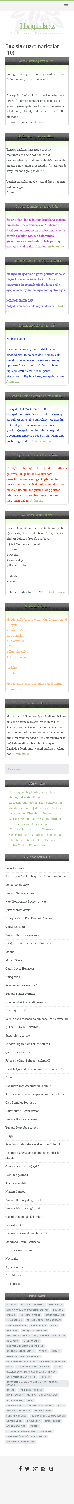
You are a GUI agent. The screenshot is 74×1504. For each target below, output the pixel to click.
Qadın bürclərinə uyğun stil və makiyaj (37, 396)
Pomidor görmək (16, 1175)
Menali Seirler (14, 960)
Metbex (57, 808)
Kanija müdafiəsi (54, 1315)
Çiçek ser (45, 1377)
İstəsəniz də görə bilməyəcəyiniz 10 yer (29, 1431)
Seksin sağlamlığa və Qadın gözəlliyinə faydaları (36, 1019)
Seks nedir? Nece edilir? (21, 985)
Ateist (61, 1405)
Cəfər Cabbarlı (14, 868)
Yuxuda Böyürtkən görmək (22, 1208)
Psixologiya (16, 792)
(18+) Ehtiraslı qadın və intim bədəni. (29, 943)
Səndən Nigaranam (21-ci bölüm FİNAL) (31, 1044)
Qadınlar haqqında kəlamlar (23, 1217)
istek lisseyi (56, 1304)
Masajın (56, 1351)
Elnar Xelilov (14, 1320)
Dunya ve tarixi (41, 824)
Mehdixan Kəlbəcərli (37, 606)
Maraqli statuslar (41, 835)
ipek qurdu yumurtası (34, 1330)
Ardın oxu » (42, 122)
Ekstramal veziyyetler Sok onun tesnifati (29, 1405)
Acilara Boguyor (15, 1426)
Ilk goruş (11, 1330)
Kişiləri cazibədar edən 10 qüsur (37, 455)
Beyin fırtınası (43, 1410)
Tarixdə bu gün (19, 824)
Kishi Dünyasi (46, 840)
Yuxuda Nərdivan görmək (22, 935)
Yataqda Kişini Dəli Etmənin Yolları (28, 918)
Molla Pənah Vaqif (17, 885)
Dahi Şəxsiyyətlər (50, 803)
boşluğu (58, 1310)
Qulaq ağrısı (13, 977)
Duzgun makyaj (14, 1400)
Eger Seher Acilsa (16, 1325)
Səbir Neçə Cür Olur (31, 1390)
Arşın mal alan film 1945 (20, 1441)
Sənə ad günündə (16, 1416)
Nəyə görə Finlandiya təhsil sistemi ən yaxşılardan (35, 1361)
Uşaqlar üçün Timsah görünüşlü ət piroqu (31, 1372)
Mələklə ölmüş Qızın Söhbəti (44, 1320)
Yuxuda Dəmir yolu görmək (23, 1200)
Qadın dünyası (41, 808)
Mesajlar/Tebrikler (49, 819)
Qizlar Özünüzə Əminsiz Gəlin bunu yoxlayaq (31, 1395)
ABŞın (54, 1325)
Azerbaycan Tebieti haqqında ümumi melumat (35, 876)
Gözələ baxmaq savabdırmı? (37, 61)
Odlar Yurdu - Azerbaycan (22, 1111)
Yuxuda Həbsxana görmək (22, 1119)
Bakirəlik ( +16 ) (15, 1225)
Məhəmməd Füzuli (37, 703)
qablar (10, 1390)
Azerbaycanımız (19, 808)
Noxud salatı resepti (32, 1304)
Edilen (57, 1366)
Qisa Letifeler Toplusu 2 (20, 1102)
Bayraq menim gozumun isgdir (23, 1356)
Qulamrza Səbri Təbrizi (37, 515)
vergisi (43, 1351)
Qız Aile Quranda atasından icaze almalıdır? (33, 1069)
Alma (8, 1077)
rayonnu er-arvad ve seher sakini (27, 1233)
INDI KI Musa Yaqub (30, 1315)
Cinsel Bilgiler (18, 835)
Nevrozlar (11, 1258)
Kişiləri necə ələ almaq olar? (37, 325)
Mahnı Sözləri (18, 845)
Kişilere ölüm (14, 1267)
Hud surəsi (12, 1284)
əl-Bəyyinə (12, 1341)
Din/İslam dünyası (39, 813)
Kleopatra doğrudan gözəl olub (25, 1346)
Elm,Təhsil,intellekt (22, 840)
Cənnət (10, 1315)
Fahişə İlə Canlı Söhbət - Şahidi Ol (27, 1061)
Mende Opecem (31, 1341)
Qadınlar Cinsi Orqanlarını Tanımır (28, 1086)
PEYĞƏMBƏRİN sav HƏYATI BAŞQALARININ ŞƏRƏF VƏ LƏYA (36, 1335)
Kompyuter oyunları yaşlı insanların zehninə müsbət (32, 1383)
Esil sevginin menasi (19, 1250)
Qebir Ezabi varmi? (17, 1052)
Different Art (37, 845)
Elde (30, 1400)
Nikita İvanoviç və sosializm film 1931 (27, 1310)
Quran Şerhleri (15, 927)
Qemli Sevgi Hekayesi (19, 968)
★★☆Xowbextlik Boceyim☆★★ (25, 901)
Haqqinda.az (37, 25)
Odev (9, 1366)
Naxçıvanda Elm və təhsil (20, 1377)
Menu (66, 6)
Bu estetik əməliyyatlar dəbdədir (37, 206)
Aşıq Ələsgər (13, 1275)
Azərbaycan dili (15, 1183)
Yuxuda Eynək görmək (20, 994)
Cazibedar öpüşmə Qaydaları (24, 1166)
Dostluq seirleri (15, 1010)
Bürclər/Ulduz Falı (21, 829)
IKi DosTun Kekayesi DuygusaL (33, 1366)
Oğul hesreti (52, 1421)
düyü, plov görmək (17, 1035)
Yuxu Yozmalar (45, 829)
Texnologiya (17, 813)
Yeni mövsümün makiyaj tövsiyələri (37, 261)
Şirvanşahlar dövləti (18, 910)
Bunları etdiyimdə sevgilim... (37, 136)
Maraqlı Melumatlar (22, 819)
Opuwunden (33, 1421)
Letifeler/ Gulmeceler (23, 803)
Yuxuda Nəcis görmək (19, 893)
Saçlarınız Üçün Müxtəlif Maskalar (26, 1436)
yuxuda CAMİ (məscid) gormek (25, 1002)
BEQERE (10, 1136)
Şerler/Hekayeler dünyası (25, 797)
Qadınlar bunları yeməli (20, 1351)
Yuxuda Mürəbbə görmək (21, 1128)
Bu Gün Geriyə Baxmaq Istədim (48, 1416)
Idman (58, 835)
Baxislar (11, 1304)
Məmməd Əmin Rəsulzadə (22, 1242)
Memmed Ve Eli (14, 1421)
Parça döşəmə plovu (18, 1410)
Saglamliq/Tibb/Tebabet (41, 792)
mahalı (34, 1426)
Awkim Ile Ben (38, 1325)
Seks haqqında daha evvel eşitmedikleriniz (33, 1144)
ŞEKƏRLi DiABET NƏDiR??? (23, 1027)
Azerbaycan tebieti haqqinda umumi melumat (35, 1094)
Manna (9, 952)
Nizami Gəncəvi (15, 1191)
